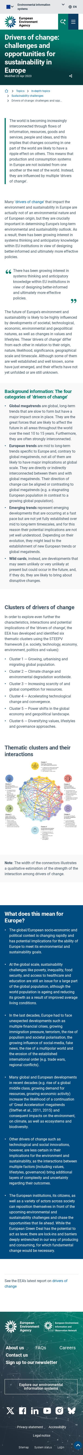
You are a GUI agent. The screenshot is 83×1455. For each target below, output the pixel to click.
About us (15, 1347)
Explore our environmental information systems (41, 1387)
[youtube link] (47, 1411)
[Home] (7, 91)
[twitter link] (11, 1411)
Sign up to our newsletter (31, 1362)
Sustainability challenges (27, 95)
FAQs (41, 1347)
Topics (20, 91)
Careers (67, 1347)
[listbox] (41, 7)
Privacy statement (30, 1427)
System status (43, 1447)
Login (60, 1447)
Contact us (17, 1355)
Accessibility (57, 1427)
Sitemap (24, 1447)
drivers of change (29, 202)
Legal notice (41, 1435)
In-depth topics (40, 91)
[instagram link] (60, 1411)
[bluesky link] (72, 1411)
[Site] (28, 22)
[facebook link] (23, 1411)
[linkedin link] (35, 1411)
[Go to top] (78, 1445)
